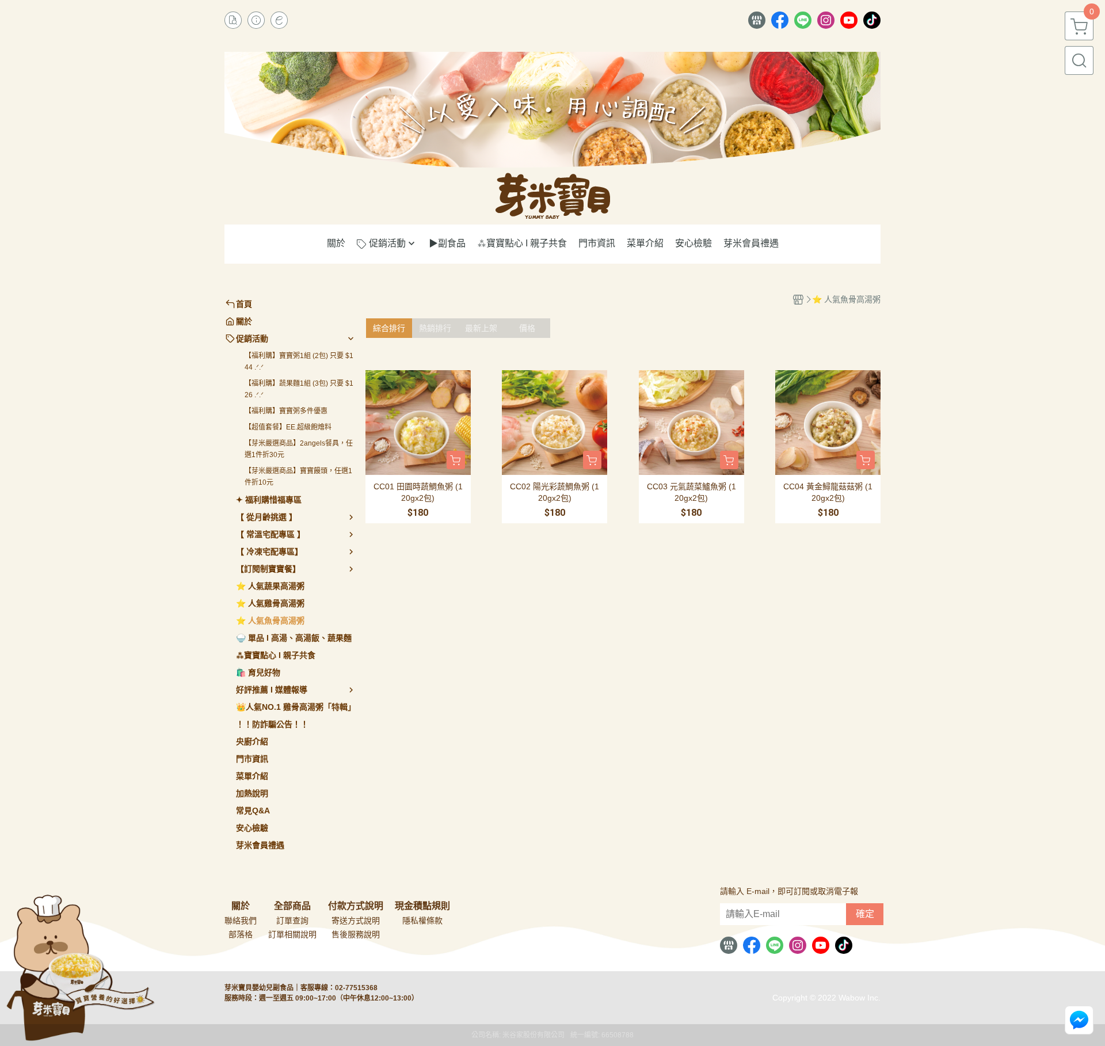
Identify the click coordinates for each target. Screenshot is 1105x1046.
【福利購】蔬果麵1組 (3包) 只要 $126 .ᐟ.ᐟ (299, 389)
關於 (240, 906)
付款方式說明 (355, 906)
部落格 (240, 934)
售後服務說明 (356, 934)
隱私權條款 (422, 920)
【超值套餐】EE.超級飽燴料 (288, 427)
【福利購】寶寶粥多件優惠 (286, 411)
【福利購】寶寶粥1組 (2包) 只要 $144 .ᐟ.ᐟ (299, 361)
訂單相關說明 (292, 934)
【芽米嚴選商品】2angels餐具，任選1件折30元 (299, 449)
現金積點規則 (422, 906)
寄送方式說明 (356, 920)
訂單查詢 (292, 920)
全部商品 (292, 906)
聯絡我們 (240, 920)
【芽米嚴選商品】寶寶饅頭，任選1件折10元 (298, 476)
